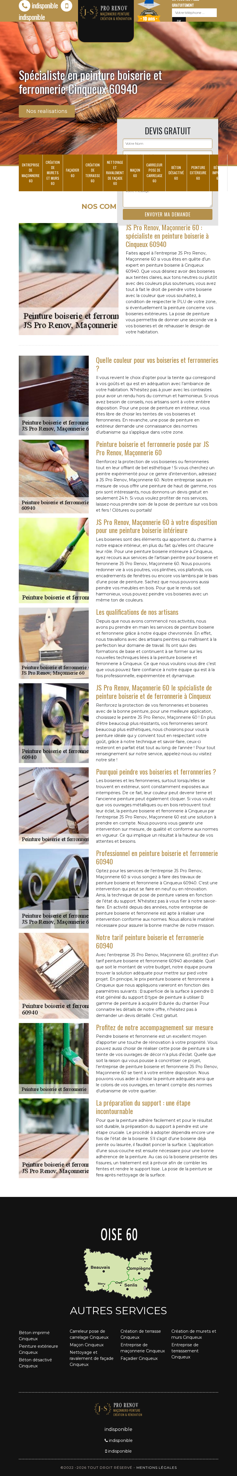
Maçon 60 (135, 173)
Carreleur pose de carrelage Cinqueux (89, 1334)
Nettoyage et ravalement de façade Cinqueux (92, 1358)
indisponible (45, 5)
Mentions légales (156, 1467)
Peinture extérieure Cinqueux (38, 1349)
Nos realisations (46, 111)
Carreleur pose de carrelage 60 (154, 172)
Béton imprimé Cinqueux (34, 1335)
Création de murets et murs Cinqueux (193, 1334)
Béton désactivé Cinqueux (35, 1363)
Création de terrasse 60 (92, 172)
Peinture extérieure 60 (198, 172)
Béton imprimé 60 (218, 172)
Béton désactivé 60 (176, 172)
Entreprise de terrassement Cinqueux (185, 1351)
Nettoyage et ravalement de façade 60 (115, 173)
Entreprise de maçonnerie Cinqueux (143, 1348)
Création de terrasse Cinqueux (141, 1334)
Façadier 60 (72, 173)
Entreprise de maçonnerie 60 (31, 172)
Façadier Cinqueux (139, 1358)
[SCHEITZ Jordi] (118, 1409)
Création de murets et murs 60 (53, 173)
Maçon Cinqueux (86, 1344)
